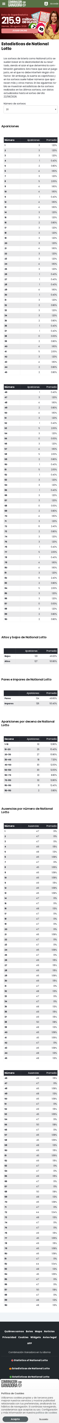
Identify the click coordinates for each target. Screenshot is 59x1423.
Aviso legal (50, 1337)
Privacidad (9, 1337)
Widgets (35, 1337)
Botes (29, 1331)
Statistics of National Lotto (30, 1360)
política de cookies (46, 1412)
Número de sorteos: (15, 103)
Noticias (49, 1331)
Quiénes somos (14, 1331)
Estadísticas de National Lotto (30, 1368)
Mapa (38, 1331)
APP (29, 1343)
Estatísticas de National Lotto (30, 1376)
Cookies (23, 1337)
